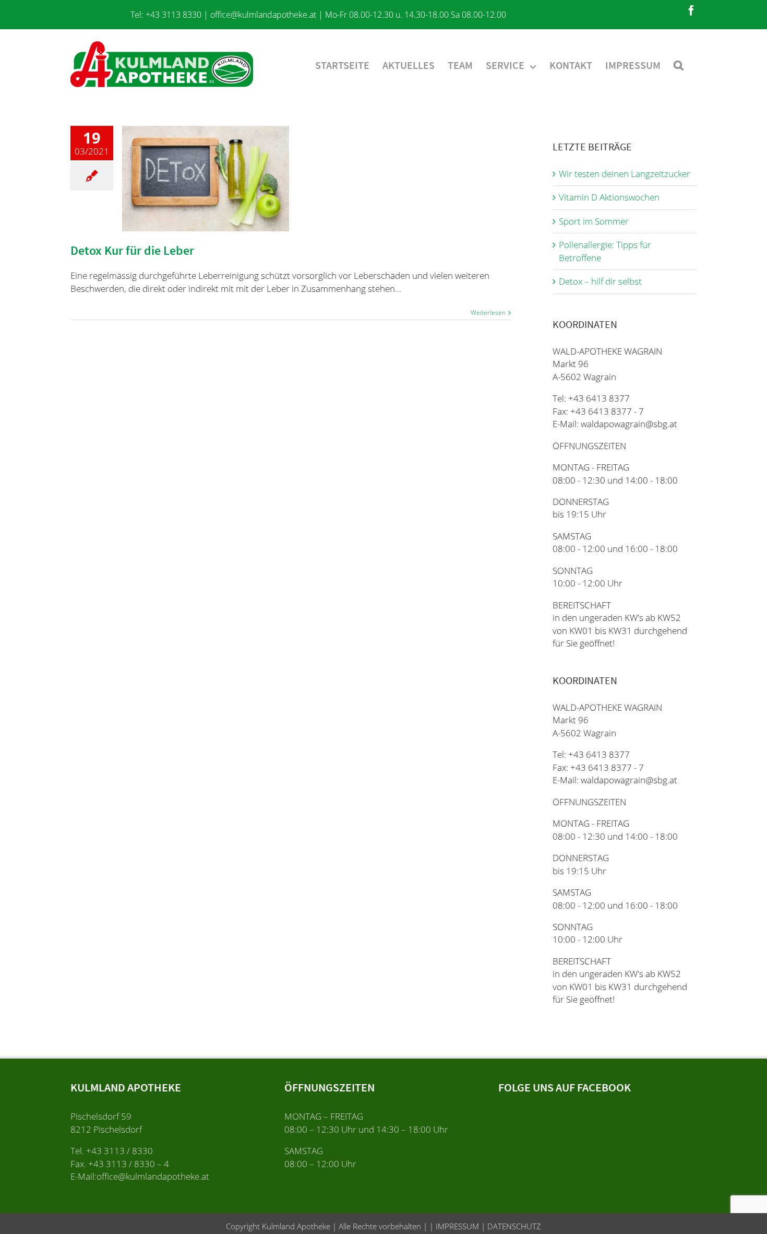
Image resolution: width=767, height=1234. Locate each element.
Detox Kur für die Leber (132, 250)
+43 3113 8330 (173, 14)
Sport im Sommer (594, 221)
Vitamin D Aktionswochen (609, 197)
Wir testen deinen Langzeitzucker (624, 174)
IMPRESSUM (456, 1226)
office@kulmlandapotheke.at (263, 14)
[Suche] (679, 64)
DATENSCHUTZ (513, 1226)
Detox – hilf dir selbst (600, 281)
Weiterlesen (488, 312)
